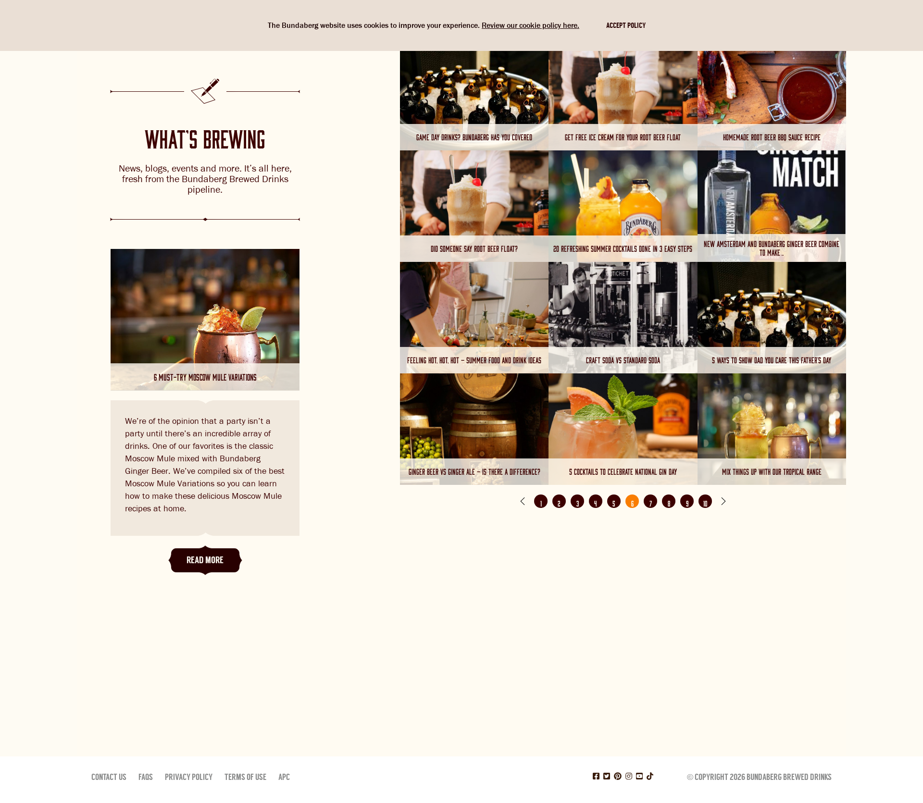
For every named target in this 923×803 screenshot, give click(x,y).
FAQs (145, 777)
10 (705, 502)
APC (284, 777)
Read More (205, 560)
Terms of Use (245, 777)
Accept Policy (626, 25)
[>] (723, 501)
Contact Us (108, 777)
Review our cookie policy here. (530, 25)
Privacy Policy (188, 777)
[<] (522, 501)
